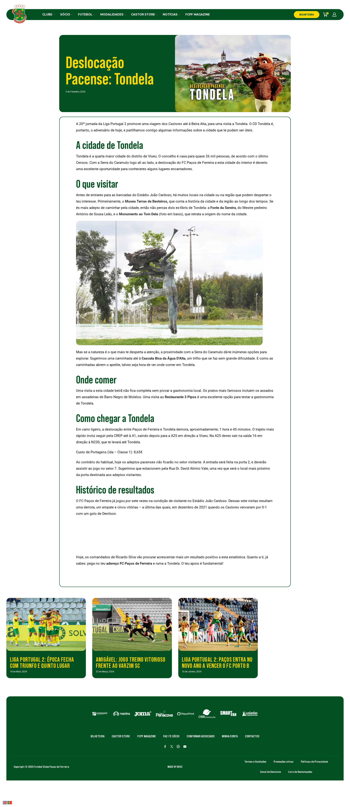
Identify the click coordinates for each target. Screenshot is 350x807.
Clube (47, 14)
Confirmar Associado (201, 736)
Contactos (252, 736)
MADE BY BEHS (175, 766)
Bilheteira (97, 736)
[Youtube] (184, 746)
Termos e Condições (255, 761)
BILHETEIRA (306, 14)
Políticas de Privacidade (314, 761)
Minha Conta (230, 736)
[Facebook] (165, 746)
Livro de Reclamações (300, 771)
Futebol (85, 14)
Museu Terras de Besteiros (146, 201)
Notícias (170, 14)
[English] (5, 802)
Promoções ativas (283, 761)
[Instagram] (178, 746)
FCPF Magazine (197, 14)
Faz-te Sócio (171, 736)
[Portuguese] (9, 802)
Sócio (65, 14)
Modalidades (111, 14)
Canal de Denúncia (270, 771)
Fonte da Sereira (223, 208)
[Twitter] (171, 746)
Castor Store (143, 14)
